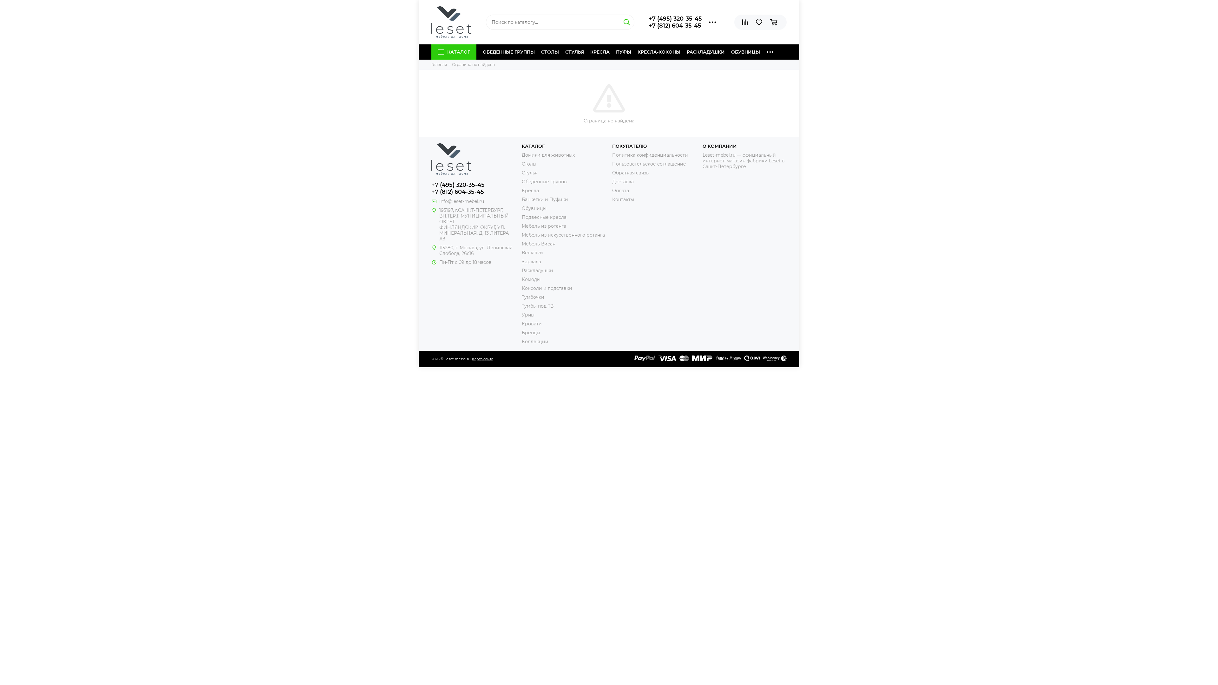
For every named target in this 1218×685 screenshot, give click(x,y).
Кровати (532, 324)
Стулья (574, 52)
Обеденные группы (509, 52)
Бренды (531, 333)
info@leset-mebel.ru (461, 201)
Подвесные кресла (544, 217)
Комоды (531, 279)
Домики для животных (548, 155)
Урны (528, 315)
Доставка (623, 182)
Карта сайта (482, 359)
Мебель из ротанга (544, 226)
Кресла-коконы (659, 52)
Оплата (620, 190)
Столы (550, 52)
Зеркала (531, 261)
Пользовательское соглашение (649, 164)
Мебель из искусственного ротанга (563, 235)
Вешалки (532, 253)
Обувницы (745, 52)
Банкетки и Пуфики (545, 199)
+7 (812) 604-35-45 (675, 25)
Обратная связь (630, 173)
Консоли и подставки (547, 288)
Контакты (623, 199)
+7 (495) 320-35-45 (675, 18)
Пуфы (623, 52)
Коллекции (535, 341)
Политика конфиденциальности (650, 155)
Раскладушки (706, 52)
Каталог (458, 52)
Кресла (600, 52)
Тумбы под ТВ (537, 306)
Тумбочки (533, 297)
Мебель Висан (538, 244)
